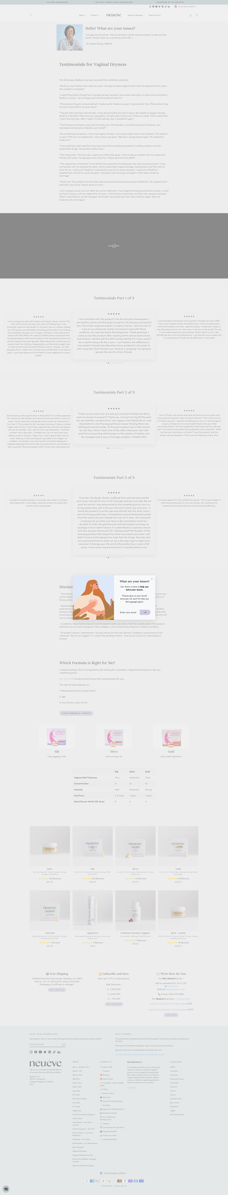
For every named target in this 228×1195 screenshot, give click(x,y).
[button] (6, 1188)
